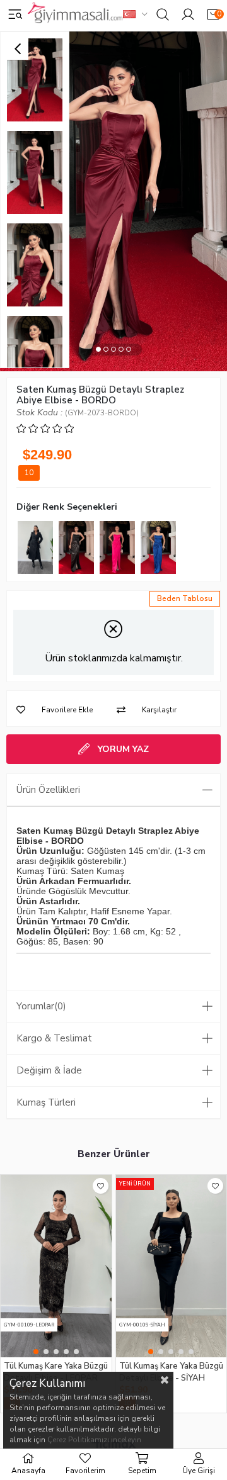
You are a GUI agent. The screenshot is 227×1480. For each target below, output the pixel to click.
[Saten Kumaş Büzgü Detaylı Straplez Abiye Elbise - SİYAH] (76, 547)
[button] (98, 349)
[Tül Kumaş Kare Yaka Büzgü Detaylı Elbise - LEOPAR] (56, 1266)
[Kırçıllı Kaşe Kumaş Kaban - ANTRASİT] (35, 547)
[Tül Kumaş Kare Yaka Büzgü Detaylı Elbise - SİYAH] (171, 1266)
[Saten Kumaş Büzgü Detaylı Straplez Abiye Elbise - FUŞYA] (117, 547)
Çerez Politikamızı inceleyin (94, 1440)
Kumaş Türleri (46, 1102)
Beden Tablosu (184, 598)
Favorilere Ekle (100, 1186)
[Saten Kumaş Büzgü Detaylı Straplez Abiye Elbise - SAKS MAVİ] (158, 547)
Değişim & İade (49, 1070)
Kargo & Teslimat (54, 1038)
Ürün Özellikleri (48, 789)
